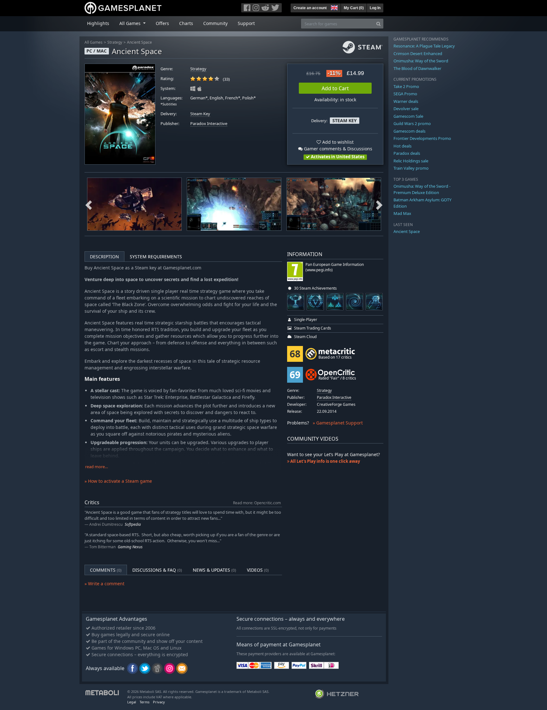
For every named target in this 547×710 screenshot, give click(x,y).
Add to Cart (335, 88)
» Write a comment (104, 584)
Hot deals (402, 146)
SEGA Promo (405, 94)
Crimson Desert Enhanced (417, 53)
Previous (88, 204)
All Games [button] (130, 23)
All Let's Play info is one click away (324, 461)
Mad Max (402, 213)
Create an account (310, 8)
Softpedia (133, 524)
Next (379, 204)
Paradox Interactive (208, 123)
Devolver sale (405, 108)
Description (104, 257)
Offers (162, 23)
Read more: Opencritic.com (257, 502)
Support (246, 23)
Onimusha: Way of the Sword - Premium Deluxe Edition (421, 189)
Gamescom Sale (408, 116)
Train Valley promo (411, 168)
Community (215, 23)
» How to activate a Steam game (118, 481)
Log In (375, 8)
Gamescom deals (409, 131)
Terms (144, 702)
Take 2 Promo (406, 86)
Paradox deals (406, 153)
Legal (131, 702)
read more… (96, 466)
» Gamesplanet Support (338, 423)
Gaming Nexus (130, 546)
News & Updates (214, 570)
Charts (186, 23)
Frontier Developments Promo (422, 138)
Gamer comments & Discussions (337, 149)
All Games (94, 42)
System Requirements (156, 257)
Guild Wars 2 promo (412, 123)
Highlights (98, 23)
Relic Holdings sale (410, 161)
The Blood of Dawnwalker (417, 68)
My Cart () (354, 8)
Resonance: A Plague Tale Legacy (424, 46)
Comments (106, 570)
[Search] (378, 23)
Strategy (114, 42)
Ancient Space (139, 42)
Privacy (159, 702)
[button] (334, 7)
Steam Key (200, 113)
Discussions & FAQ (157, 570)
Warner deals (405, 101)
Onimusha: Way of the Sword (420, 61)
